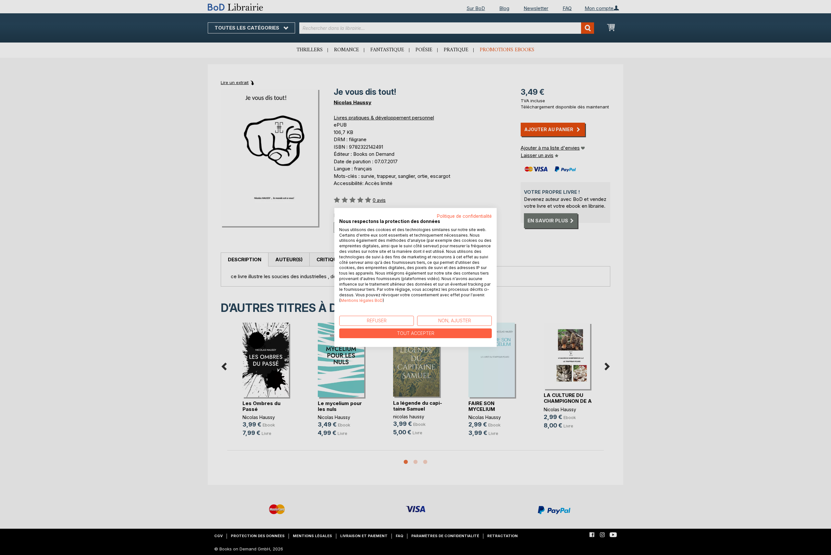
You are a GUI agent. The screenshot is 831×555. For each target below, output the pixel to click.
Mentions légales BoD (362, 300)
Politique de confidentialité (464, 216)
